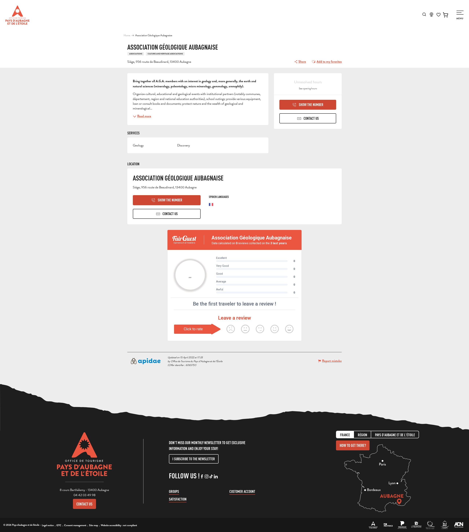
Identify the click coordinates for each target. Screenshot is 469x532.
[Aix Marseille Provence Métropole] (416, 525)
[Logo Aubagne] (84, 457)
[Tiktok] (211, 476)
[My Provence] (388, 525)
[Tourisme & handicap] (444, 525)
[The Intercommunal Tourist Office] (373, 525)
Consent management (75, 525)
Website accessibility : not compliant (119, 525)
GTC (58, 525)
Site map (93, 525)
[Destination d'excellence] (430, 525)
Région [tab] (362, 435)
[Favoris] (438, 15)
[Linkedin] (215, 476)
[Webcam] (431, 15)
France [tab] (345, 435)
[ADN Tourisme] (458, 525)
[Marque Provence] (402, 525)
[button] (424, 14)
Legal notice (48, 525)
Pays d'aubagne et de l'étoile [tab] (395, 435)
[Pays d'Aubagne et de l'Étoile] (17, 15)
